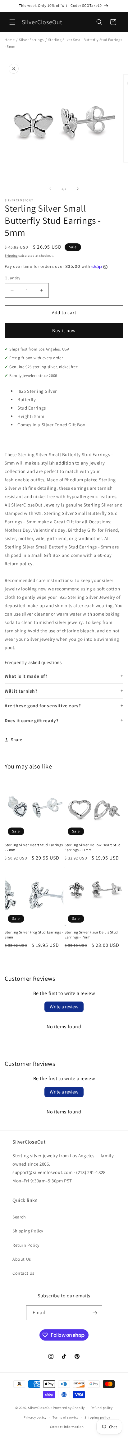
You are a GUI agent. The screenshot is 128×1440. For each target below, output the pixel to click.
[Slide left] (50, 188)
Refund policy (102, 1408)
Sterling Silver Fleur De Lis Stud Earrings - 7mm (91, 934)
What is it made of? (26, 676)
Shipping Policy (27, 1231)
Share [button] (16, 739)
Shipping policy (97, 1417)
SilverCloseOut (40, 1408)
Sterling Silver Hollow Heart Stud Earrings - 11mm (93, 847)
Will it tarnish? (21, 691)
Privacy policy (35, 1417)
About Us (21, 1259)
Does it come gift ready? (31, 720)
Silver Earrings (31, 39)
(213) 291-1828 (90, 1172)
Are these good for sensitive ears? (43, 706)
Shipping (11, 256)
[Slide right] (78, 188)
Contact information (67, 1426)
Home (10, 39)
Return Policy (25, 1245)
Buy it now (64, 330)
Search (19, 1217)
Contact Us (23, 1273)
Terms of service (66, 1417)
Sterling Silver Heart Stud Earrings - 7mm (34, 847)
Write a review (64, 1006)
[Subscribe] (95, 1312)
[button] (12, 22)
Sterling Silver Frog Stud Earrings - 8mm (34, 934)
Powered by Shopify (69, 1408)
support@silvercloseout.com (42, 1172)
